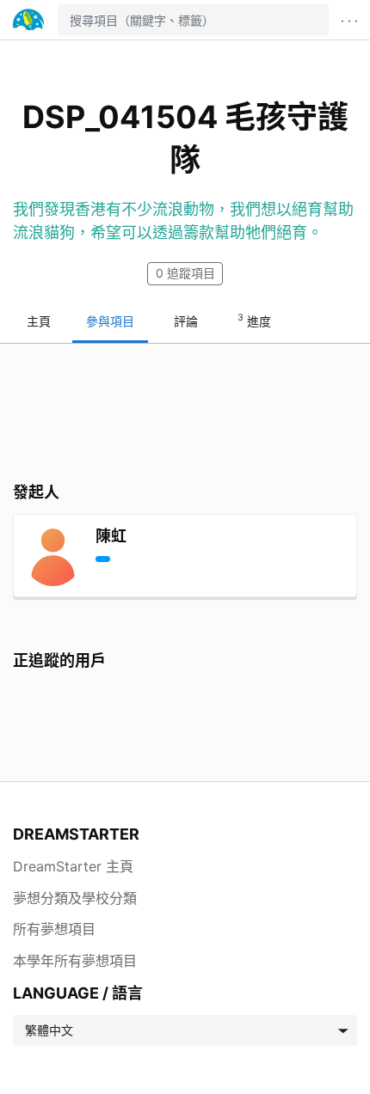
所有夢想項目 (54, 929)
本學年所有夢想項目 (75, 960)
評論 (186, 321)
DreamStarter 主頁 (73, 866)
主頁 (39, 321)
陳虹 (111, 536)
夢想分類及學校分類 (75, 898)
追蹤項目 (185, 273)
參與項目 (110, 321)
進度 (254, 319)
